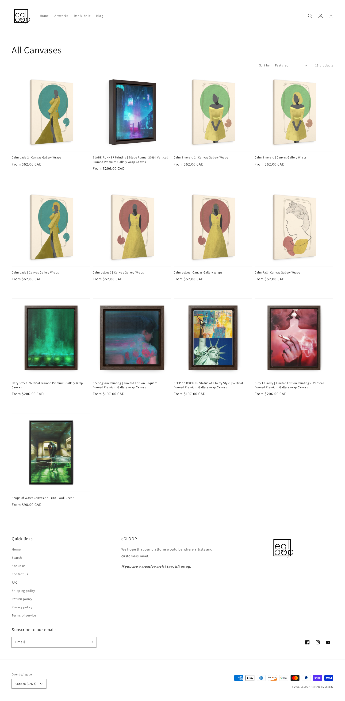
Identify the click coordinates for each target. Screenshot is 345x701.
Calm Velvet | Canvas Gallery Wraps (198, 272)
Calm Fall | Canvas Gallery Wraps (277, 272)
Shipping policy (23, 591)
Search (17, 557)
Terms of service (24, 615)
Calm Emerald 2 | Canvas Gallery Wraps (201, 157)
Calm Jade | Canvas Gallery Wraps (35, 272)
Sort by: (264, 65)
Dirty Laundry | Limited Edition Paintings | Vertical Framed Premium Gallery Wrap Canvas (289, 385)
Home (16, 549)
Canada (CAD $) (26, 684)
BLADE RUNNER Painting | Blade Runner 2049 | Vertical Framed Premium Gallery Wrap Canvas (130, 159)
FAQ (15, 582)
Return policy (22, 599)
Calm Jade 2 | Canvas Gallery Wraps (36, 157)
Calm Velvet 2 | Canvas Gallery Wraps (118, 272)
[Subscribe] (91, 642)
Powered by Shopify (322, 686)
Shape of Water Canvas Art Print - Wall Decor (42, 498)
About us (19, 566)
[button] (310, 16)
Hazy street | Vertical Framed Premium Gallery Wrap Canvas (47, 385)
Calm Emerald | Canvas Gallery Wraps (281, 157)
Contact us (20, 574)
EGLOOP (305, 686)
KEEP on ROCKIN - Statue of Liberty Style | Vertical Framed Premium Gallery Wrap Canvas (208, 385)
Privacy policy (22, 607)
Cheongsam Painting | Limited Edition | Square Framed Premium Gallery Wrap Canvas (125, 385)
